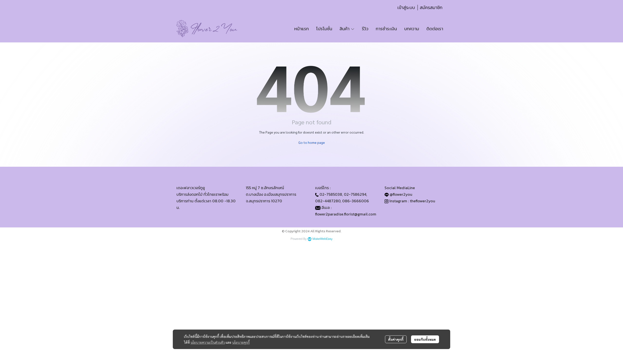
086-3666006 (355, 201)
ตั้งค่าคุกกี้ (395, 339)
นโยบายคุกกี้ (241, 342)
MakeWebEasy (322, 239)
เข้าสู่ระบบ (406, 7)
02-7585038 (331, 194)
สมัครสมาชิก (431, 7)
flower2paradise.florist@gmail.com (345, 214)
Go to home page (311, 142)
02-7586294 (355, 194)
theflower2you (422, 201)
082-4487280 (327, 201)
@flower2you (401, 194)
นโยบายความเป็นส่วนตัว (208, 342)
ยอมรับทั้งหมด (425, 339)
